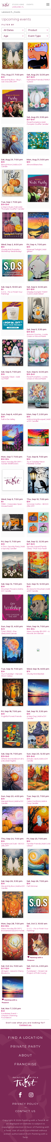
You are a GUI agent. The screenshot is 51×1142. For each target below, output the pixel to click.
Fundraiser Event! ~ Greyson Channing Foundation (9, 1015)
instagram (31, 1094)
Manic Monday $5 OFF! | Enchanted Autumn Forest (12, 930)
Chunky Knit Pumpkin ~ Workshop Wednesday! (11, 250)
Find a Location (25, 1038)
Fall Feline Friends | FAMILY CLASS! (38, 81)
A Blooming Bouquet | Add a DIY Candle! (38, 420)
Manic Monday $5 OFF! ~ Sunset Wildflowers (11, 463)
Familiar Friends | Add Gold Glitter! (38, 845)
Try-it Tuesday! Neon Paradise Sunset (36, 463)
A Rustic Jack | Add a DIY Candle (37, 760)
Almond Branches (34, 165)
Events (30, 4)
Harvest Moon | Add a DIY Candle (12, 802)
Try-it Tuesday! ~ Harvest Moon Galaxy (11, 675)
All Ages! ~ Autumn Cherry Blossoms (12, 972)
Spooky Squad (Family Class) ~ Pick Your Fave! (37, 547)
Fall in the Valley (8, 419)
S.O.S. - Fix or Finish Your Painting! (11, 293)
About (25, 1055)
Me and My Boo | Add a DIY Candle (13, 887)
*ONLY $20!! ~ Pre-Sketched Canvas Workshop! (9, 633)
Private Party (25, 1046)
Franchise (25, 1064)
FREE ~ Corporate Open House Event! (11, 505)
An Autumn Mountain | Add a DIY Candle (38, 590)
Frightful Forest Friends (11, 716)
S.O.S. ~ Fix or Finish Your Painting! (37, 930)
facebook (20, 1094)
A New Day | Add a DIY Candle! (36, 717)
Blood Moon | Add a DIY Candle (11, 166)
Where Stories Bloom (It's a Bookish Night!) (12, 760)
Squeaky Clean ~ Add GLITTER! (10, 378)
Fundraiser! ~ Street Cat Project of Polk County (37, 972)
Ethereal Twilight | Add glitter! (36, 250)
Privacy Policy (25, 1103)
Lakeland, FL (7, 12)
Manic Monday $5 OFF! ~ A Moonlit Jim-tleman (38, 632)
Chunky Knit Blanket (35, 674)
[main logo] (6, 3)
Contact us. (25, 1025)
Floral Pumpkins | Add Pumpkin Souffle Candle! (37, 123)
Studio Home (18, 4)
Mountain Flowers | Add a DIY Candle (12, 590)
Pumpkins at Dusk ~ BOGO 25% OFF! (12, 845)
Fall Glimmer (32, 886)
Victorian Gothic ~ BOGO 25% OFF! (37, 505)
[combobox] (13, 30)
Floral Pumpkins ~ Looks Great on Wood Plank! (37, 378)
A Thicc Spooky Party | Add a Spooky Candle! (13, 547)
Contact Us (25, 1111)
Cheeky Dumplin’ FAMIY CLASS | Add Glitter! (37, 293)
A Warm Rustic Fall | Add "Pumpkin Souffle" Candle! (12, 208)
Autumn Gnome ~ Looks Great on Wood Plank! (37, 335)
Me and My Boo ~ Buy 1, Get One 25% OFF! (11, 81)
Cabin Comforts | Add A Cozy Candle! (37, 802)
